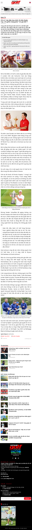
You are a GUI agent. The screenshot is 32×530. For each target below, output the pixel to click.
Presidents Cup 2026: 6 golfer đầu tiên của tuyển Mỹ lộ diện (19, 390)
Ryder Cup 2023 (5, 336)
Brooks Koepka (16, 336)
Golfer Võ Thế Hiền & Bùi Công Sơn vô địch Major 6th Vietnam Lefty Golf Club (19, 383)
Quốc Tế (3, 17)
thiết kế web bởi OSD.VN (16, 529)
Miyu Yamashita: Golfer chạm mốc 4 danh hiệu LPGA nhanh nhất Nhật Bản (19, 403)
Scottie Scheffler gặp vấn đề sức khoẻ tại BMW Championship (19, 437)
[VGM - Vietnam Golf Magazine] (16, 2)
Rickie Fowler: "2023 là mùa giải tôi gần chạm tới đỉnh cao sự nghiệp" (20, 361)
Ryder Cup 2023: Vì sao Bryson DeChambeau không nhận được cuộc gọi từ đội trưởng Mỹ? (16, 43)
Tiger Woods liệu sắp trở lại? (16, 367)
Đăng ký (27, 498)
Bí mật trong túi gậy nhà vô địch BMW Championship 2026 (19, 397)
